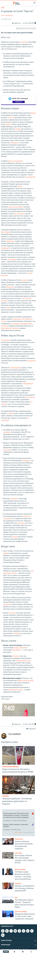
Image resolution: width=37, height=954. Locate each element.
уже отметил (30, 397)
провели (24, 280)
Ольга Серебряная (7, 15)
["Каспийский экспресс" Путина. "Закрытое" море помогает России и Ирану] (8, 900)
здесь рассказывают (16, 207)
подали (5, 553)
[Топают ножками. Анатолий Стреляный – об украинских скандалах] (8, 841)
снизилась (21, 523)
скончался (24, 42)
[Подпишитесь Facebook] (7, 931)
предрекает (10, 241)
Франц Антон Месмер (26, 680)
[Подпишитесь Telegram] (19, 931)
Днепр (33, 113)
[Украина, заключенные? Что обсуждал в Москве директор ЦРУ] (8, 886)
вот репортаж (30, 177)
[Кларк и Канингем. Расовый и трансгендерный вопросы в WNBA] (18, 755)
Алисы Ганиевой (20, 648)
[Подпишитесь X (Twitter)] (11, 931)
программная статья (23, 661)
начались (12, 613)
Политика (18, 883)
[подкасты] (14, 951)
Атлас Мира (18, 853)
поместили (7, 450)
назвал (19, 186)
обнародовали (28, 384)
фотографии (6, 232)
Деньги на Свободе (21, 911)
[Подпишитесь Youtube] (15, 931)
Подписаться (18, 101)
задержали (14, 499)
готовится (10, 413)
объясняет (10, 287)
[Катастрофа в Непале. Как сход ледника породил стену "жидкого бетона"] (8, 855)
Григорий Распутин (15, 690)
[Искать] (31, 951)
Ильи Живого (17, 650)
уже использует (19, 214)
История (15, 656)
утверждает (14, 143)
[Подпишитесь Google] (2, 931)
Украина (5, 796)
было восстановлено (15, 161)
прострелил (31, 361)
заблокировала (15, 368)
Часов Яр (11, 118)
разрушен (8, 124)
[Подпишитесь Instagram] (23, 931)
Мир (16, 897)
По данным (12, 259)
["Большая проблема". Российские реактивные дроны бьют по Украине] (18, 785)
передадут (7, 432)
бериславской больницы (10, 328)
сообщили (16, 633)
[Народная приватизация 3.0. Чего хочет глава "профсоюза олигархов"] (8, 914)
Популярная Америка (10, 767)
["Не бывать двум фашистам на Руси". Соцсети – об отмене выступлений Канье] (8, 872)
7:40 (2, 8)
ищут (8, 307)
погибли (18, 129)
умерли (14, 537)
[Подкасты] (32, 931)
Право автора (19, 839)
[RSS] (27, 931)
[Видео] (23, 951)
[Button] (16, 23)
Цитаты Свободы (20, 869)
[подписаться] (2, 935)
